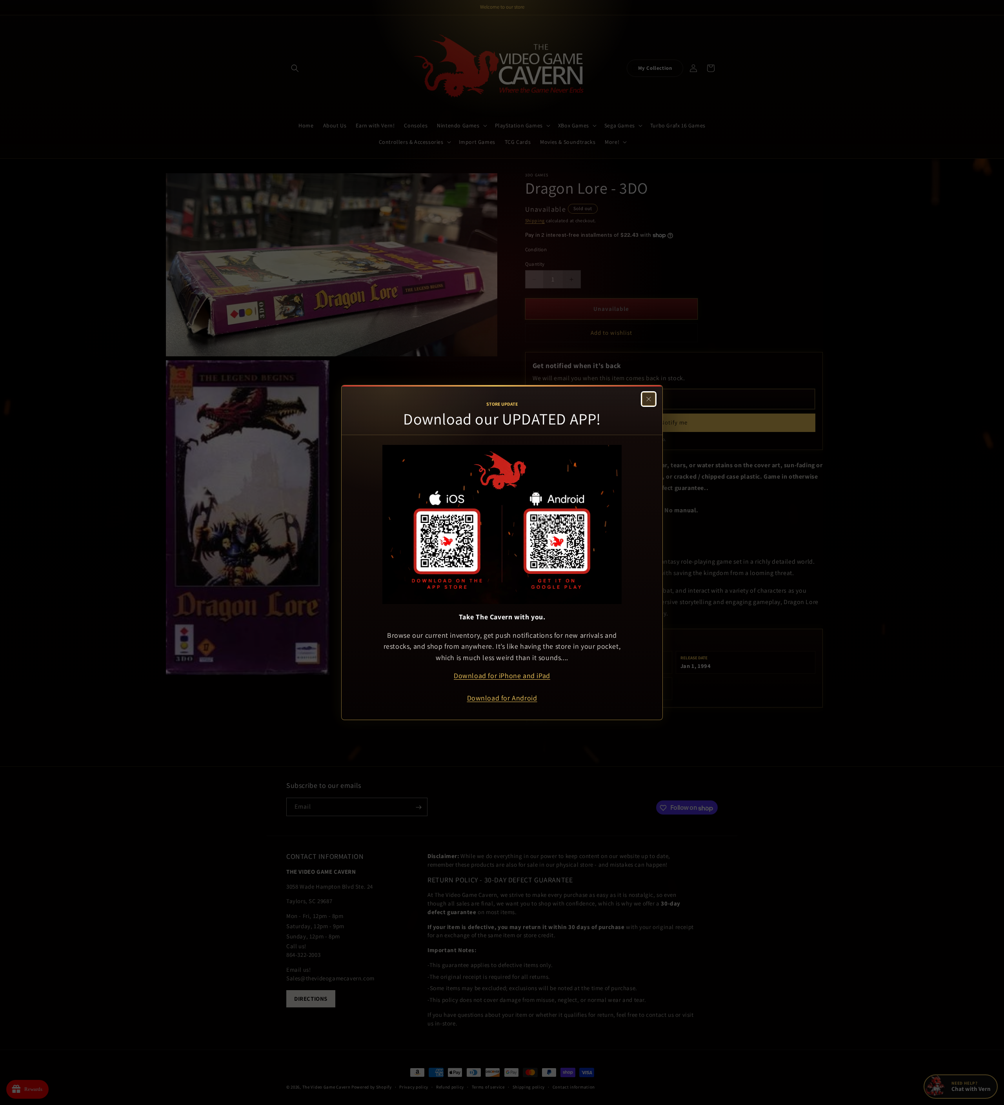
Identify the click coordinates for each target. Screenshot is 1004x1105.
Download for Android (502, 697)
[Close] (648, 399)
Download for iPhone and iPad (502, 675)
